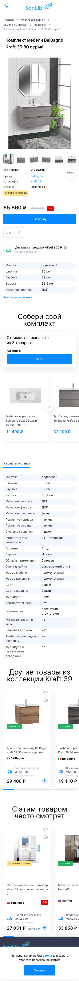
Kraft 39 (36, 181)
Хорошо (39, 970)
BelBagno (37, 176)
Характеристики (16, 463)
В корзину (39, 219)
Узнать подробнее (26, 251)
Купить (39, 359)
